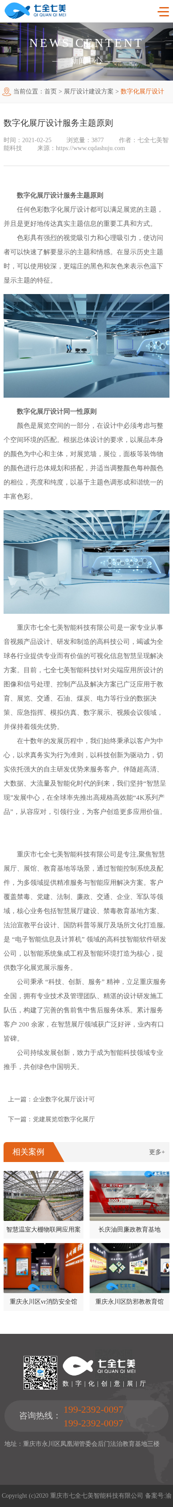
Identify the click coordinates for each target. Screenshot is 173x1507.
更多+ (157, 1152)
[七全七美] (35, 17)
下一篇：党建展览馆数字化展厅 (51, 1119)
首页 (50, 91)
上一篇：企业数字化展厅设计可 (51, 1099)
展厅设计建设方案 (89, 91)
